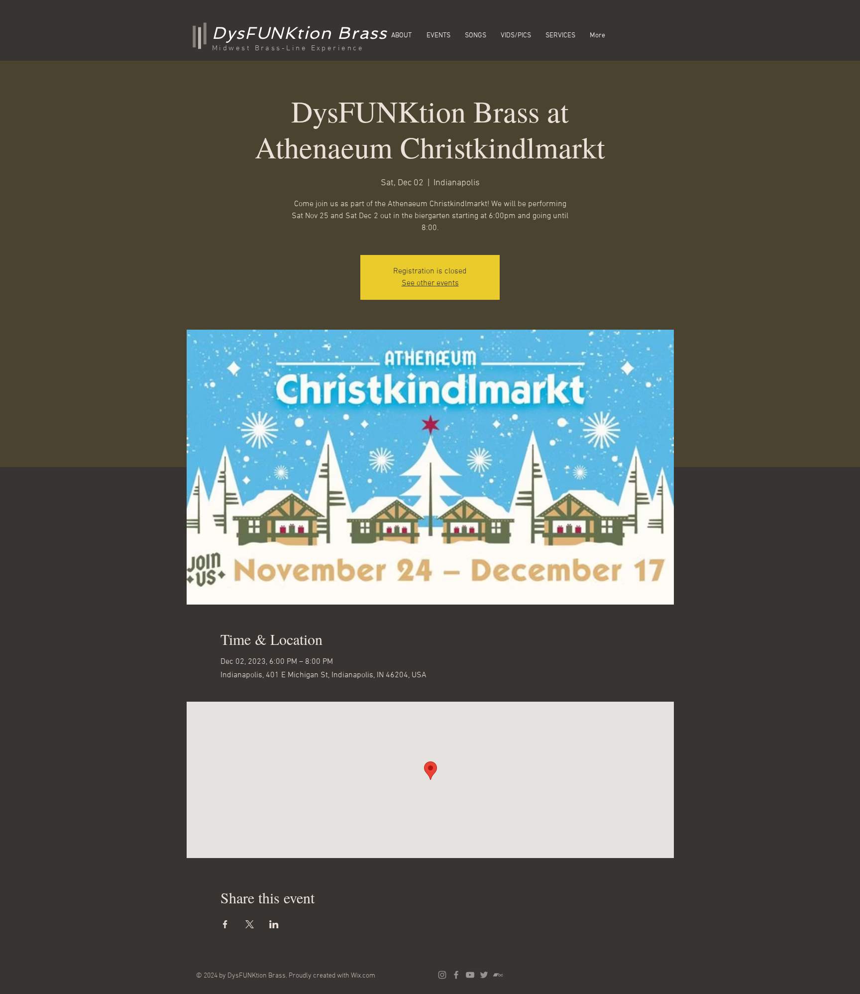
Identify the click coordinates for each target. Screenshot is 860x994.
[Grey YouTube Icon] (470, 975)
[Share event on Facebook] (225, 924)
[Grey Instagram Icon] (442, 975)
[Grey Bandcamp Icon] (498, 975)
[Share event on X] (249, 924)
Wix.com (363, 976)
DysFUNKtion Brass (299, 33)
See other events (430, 283)
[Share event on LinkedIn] (274, 924)
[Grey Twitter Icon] (484, 975)
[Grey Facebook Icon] (456, 975)
